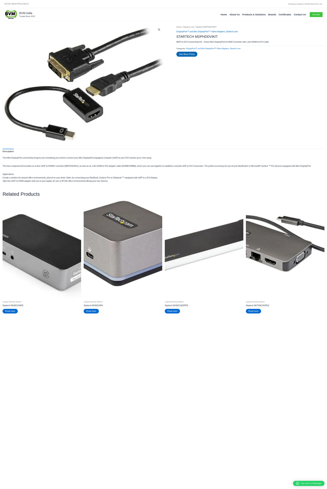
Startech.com (188, 27)
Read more (10, 311)
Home (224, 14)
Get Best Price (187, 54)
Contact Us (300, 14)
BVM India (25, 13)
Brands (272, 14)
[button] (316, 14)
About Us (235, 14)
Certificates (285, 14)
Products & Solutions (254, 14)
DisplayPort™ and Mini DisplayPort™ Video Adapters (200, 31)
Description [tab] (8, 151)
